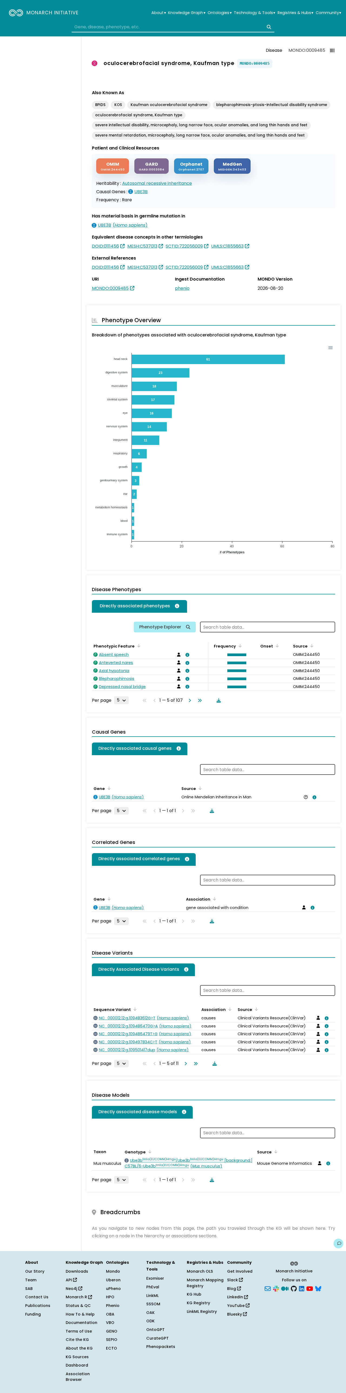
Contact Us (36, 1297)
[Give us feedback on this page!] (338, 1243)
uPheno (113, 1288)
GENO (111, 1331)
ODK (150, 1321)
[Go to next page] (188, 700)
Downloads (77, 1271)
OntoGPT (155, 1329)
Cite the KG (77, 1339)
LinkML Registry (202, 1311)
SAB (29, 1288)
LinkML (152, 1295)
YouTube (236, 1305)
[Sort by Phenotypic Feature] (138, 645)
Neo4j (72, 1288)
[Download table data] (218, 700)
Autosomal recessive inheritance (157, 183)
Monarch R (77, 1297)
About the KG (79, 1348)
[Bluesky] (318, 1288)
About (158, 13)
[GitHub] (294, 1288)
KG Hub (194, 1294)
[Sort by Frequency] (239, 645)
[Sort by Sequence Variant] (134, 1009)
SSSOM (153, 1304)
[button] (235, 654)
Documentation (81, 1322)
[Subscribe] (268, 1288)
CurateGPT (157, 1338)
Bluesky (235, 1314)
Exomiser (155, 1278)
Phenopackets (160, 1346)
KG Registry (198, 1303)
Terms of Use (79, 1331)
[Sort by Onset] (276, 645)
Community (328, 13)
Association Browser (78, 1376)
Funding (33, 1314)
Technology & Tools (254, 13)
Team (30, 1280)
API (69, 1280)
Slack (233, 1280)
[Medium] (285, 1288)
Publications (37, 1305)
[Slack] (276, 1288)
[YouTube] (309, 1288)
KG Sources (77, 1357)
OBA (110, 1314)
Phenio (112, 1305)
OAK (150, 1312)
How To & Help (80, 1314)
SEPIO (111, 1339)
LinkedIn (235, 1297)
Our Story (34, 1271)
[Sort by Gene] (108, 788)
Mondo (113, 1271)
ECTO (111, 1348)
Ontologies (219, 13)
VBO (110, 1322)
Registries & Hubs (295, 13)
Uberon (113, 1280)
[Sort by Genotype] (149, 1151)
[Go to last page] (199, 700)
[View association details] (186, 655)
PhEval (152, 1287)
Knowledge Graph (186, 13)
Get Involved (239, 1271)
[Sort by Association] (213, 898)
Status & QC (78, 1305)
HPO (110, 1297)
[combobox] (173, 27)
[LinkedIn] (301, 1288)
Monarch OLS (200, 1271)
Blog (232, 1288)
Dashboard (77, 1365)
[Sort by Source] (311, 645)
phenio (182, 288)
